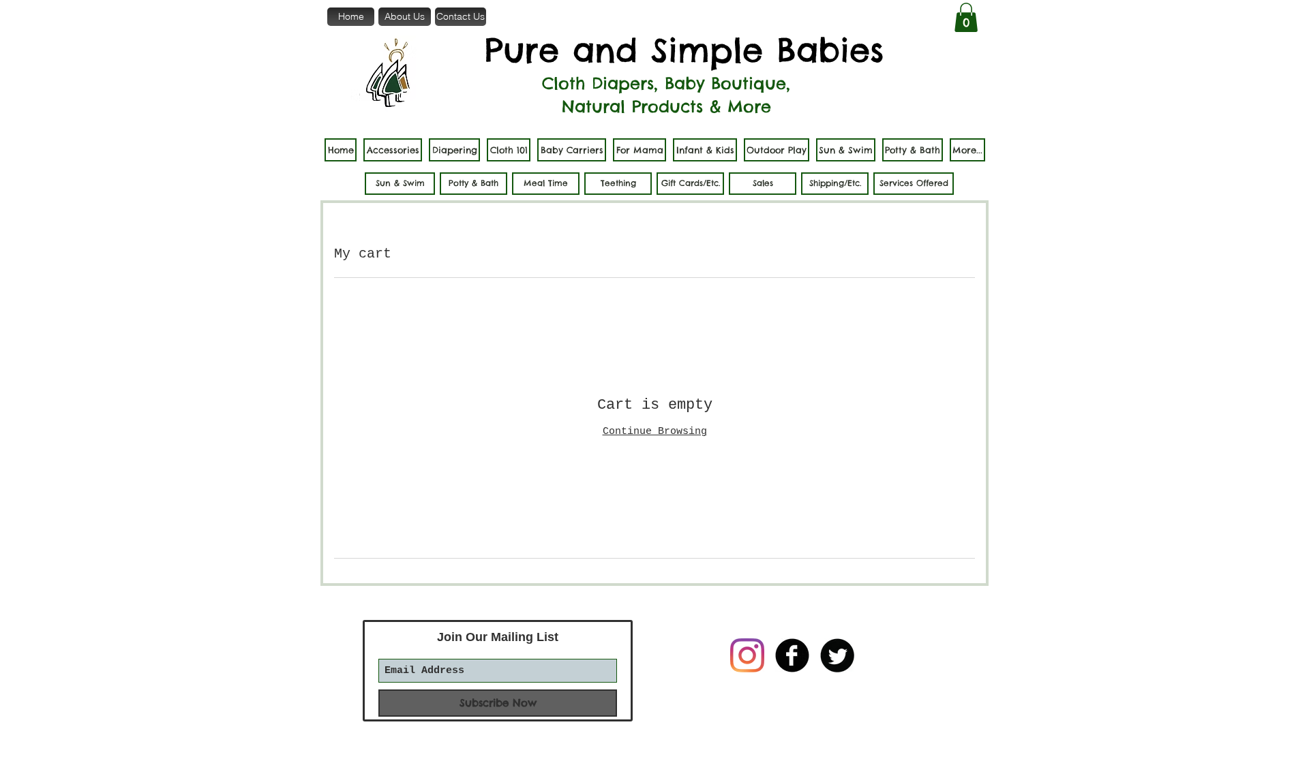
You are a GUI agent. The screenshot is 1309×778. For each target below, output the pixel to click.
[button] (966, 17)
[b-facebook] (792, 655)
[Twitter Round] (837, 655)
